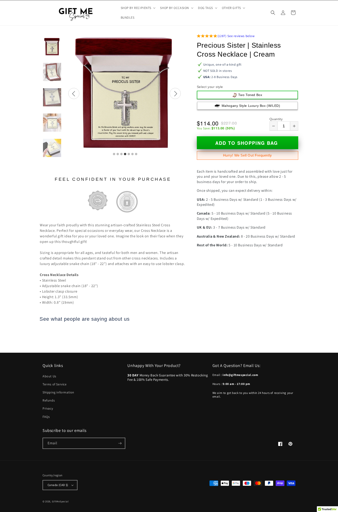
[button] (138, 8)
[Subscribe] (120, 443)
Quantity (276, 119)
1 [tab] (114, 154)
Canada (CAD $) (58, 485)
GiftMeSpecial (60, 501)
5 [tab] (129, 154)
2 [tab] (118, 154)
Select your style (210, 87)
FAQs (46, 417)
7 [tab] (136, 154)
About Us (49, 376)
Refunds (49, 400)
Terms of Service (55, 384)
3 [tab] (121, 154)
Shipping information (58, 392)
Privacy (48, 408)
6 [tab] (132, 154)
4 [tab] (125, 154)
